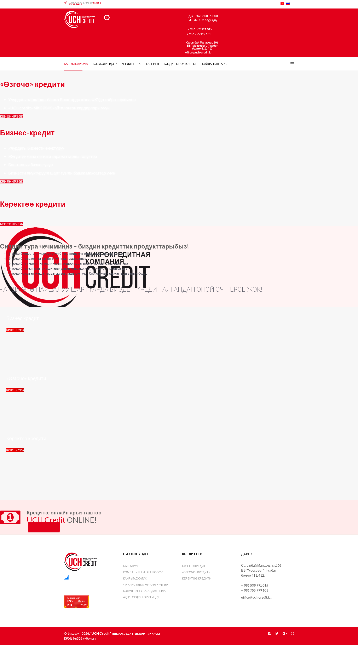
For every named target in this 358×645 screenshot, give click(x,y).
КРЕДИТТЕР (130, 63)
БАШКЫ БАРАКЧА (76, 63)
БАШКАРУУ (131, 566)
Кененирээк (15, 330)
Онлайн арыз (44, 527)
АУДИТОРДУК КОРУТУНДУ (141, 597)
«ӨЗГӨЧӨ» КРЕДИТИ (196, 572)
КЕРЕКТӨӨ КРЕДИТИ (196, 578)
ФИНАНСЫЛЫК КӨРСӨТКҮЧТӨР (145, 584)
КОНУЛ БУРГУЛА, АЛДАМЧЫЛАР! (145, 591)
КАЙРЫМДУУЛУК (134, 578)
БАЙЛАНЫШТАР (213, 63)
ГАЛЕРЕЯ (152, 63)
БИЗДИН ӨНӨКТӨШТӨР (180, 63)
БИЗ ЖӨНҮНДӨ (103, 63)
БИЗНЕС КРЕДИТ (194, 566)
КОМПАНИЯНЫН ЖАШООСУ (143, 572)
